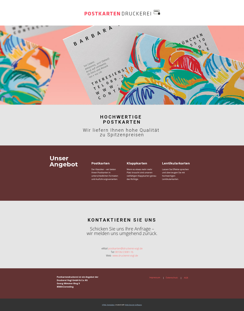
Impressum (154, 277)
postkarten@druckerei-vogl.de (125, 248)
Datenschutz (172, 277)
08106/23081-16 (124, 252)
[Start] (122, 12)
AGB (186, 277)
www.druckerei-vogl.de (125, 255)
